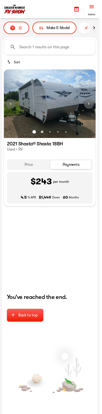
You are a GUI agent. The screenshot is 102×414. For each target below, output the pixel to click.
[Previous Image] (11, 104)
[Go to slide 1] (34, 132)
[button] (76, 9)
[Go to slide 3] (50, 132)
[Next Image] (89, 104)
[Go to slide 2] (42, 132)
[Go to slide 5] (66, 132)
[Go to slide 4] (58, 132)
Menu (91, 14)
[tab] (28, 164)
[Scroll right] (94, 27)
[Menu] (92, 7)
